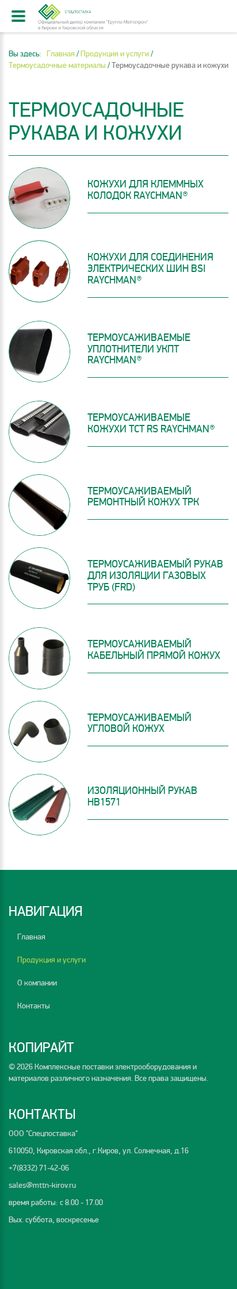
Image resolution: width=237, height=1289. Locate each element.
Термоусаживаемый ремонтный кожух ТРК (143, 497)
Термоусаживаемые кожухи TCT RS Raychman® (151, 423)
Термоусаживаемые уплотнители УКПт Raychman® (138, 349)
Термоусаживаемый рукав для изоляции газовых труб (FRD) (155, 575)
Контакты (33, 1006)
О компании (37, 983)
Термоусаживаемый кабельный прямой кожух (153, 650)
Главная (31, 937)
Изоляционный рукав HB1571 (142, 796)
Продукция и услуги (51, 960)
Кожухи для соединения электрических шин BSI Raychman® (150, 268)
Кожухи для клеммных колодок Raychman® (145, 190)
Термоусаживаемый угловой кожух (139, 723)
